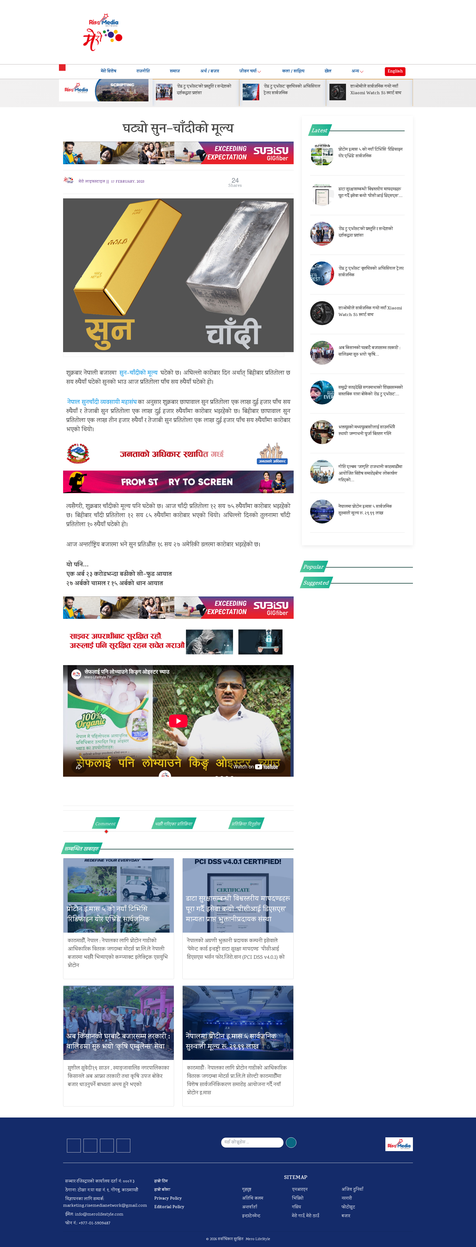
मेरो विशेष (108, 71)
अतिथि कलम (252, 1198)
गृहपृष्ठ (246, 1190)
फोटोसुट (348, 1207)
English (395, 71)
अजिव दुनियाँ (352, 1190)
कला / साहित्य (293, 71)
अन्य (355, 71)
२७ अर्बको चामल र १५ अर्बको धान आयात (114, 584)
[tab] (106, 823)
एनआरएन (300, 1190)
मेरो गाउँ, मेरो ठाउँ (305, 1216)
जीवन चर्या (247, 71)
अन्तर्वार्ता (249, 1207)
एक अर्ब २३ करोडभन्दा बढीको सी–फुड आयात (119, 575)
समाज (175, 71)
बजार (346, 1216)
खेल (328, 71)
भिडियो (298, 1198)
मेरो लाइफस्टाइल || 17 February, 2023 (111, 182)
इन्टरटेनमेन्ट (251, 1216)
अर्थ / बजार (209, 71)
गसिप (296, 1207)
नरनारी (347, 1198)
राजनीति (143, 71)
